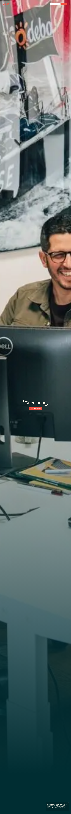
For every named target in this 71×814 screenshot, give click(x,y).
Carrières (19, 4)
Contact (64, 3)
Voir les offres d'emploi (35, 408)
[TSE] (5, 4)
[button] (25, 3)
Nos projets (33, 2)
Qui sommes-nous (16, 2)
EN (68, 3)
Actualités (37, 4)
